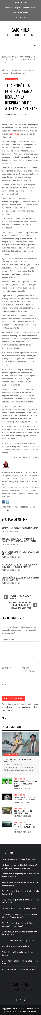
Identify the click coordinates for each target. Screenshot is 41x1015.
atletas (17, 506)
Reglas (18, 7)
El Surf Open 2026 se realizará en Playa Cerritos (17, 953)
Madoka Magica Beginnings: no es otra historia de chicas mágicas (25, 783)
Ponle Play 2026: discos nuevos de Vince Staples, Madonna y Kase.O (18, 924)
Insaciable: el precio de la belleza (15, 946)
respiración (26, 506)
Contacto (9, 7)
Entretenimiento (11, 755)
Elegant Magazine (19, 1011)
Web (4, 684)
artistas (10, 506)
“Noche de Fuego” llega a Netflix (20, 597)
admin (10, 114)
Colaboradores (29, 7)
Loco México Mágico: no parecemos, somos (23, 812)
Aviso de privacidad (20, 13)
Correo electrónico (27, 671)
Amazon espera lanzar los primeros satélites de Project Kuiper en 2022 (19, 605)
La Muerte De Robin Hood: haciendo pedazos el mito (20, 962)
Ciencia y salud (11, 79)
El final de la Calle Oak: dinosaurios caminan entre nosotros (24, 827)
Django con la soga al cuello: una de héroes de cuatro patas (25, 798)
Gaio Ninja (20, 30)
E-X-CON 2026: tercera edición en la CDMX (18, 969)
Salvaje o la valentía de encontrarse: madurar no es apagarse (20, 884)
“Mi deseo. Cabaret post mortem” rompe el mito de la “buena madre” (19, 916)
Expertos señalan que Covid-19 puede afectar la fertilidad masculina (20, 578)
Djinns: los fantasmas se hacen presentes (18, 940)
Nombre (6, 668)
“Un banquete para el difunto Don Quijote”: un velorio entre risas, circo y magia (19, 866)
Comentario (8, 639)
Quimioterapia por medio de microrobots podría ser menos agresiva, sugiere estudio (19, 540)
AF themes (32, 1011)
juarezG (8, 764)
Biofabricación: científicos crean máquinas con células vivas (20, 553)
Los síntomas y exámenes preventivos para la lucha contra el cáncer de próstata (19, 565)
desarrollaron (14, 133)
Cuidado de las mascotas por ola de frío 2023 (20, 528)
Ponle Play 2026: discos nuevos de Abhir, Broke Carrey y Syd (20, 892)
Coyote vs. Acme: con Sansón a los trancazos (17, 760)
